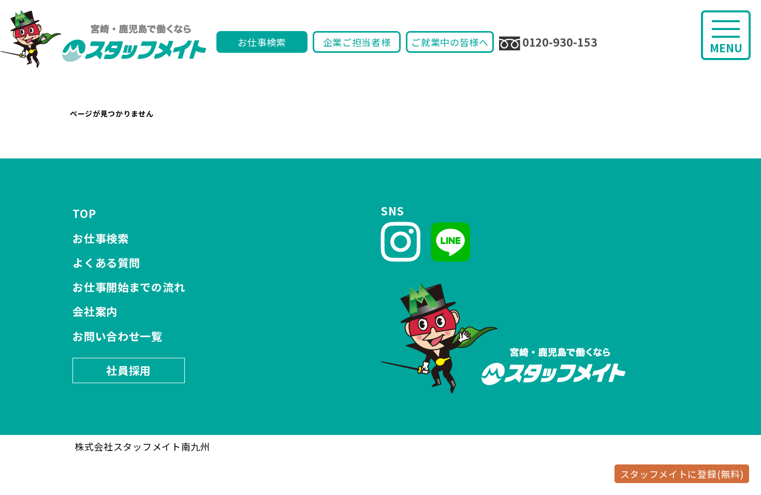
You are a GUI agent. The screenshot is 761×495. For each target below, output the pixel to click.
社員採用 (128, 370)
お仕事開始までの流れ (128, 287)
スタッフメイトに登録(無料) (682, 474)
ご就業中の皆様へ (450, 42)
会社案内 (95, 311)
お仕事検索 (262, 42)
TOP (84, 213)
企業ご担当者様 (357, 42)
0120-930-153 (559, 42)
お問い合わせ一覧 (117, 336)
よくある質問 (106, 262)
